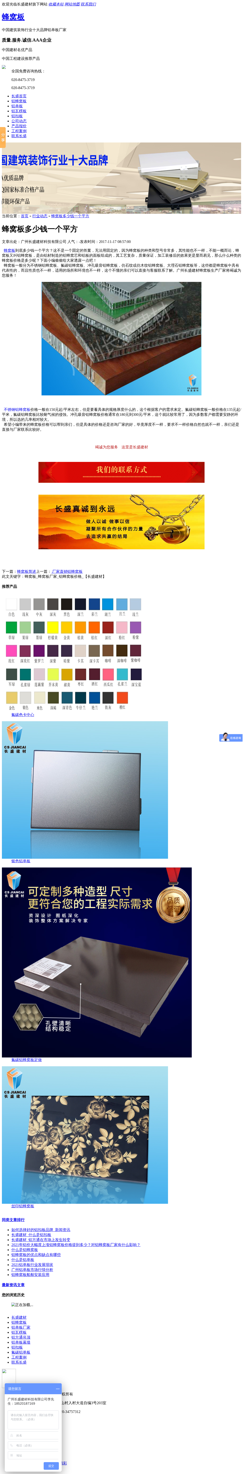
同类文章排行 (13, 1220)
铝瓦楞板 (19, 111)
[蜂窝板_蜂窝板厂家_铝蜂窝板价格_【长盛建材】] (121, 394)
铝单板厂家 (20, 1327)
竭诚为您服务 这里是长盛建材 (121, 447)
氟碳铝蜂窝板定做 (26, 1060)
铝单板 (17, 106)
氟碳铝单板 (20, 1352)
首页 (24, 216)
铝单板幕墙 (20, 1342)
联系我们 (88, 4)
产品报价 (19, 126)
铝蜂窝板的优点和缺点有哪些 (36, 1255)
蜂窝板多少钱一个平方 (70, 216)
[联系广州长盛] (121, 481)
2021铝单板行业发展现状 (32, 1265)
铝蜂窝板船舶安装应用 (30, 1275)
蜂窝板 (13, 17)
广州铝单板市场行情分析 (32, 1270)
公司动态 (19, 121)
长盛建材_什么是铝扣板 (31, 1235)
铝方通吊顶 (20, 1337)
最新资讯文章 (13, 1285)
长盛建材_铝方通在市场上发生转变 (40, 1240)
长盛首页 (19, 96)
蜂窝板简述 (26, 571)
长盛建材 (19, 1317)
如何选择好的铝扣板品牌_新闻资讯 (40, 1230)
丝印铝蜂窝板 (22, 1206)
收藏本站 (56, 4)
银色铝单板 (20, 861)
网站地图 (72, 4)
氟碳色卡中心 (22, 715)
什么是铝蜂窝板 (24, 1250)
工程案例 (19, 131)
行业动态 (39, 216)
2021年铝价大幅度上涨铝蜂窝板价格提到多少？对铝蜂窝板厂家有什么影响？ (75, 1245)
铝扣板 (17, 116)
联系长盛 (19, 136)
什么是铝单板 (22, 1260)
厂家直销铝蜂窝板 (67, 571)
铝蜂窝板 (19, 101)
